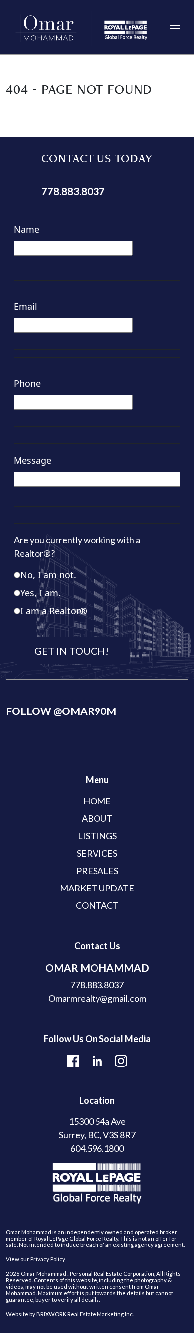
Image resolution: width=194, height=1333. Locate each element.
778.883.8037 (73, 191)
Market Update (97, 888)
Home (97, 801)
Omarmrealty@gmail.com (97, 998)
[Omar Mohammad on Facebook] (73, 1059)
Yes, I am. (40, 593)
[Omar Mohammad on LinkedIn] (97, 1059)
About (97, 818)
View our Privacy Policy (35, 1259)
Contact (97, 905)
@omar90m (84, 711)
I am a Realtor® (53, 611)
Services (97, 853)
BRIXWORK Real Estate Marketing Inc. (85, 1314)
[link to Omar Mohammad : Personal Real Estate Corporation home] (81, 28)
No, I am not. (48, 575)
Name (26, 229)
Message (32, 460)
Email (25, 306)
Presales (97, 870)
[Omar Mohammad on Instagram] (121, 1059)
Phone (27, 383)
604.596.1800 (97, 1148)
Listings (97, 835)
